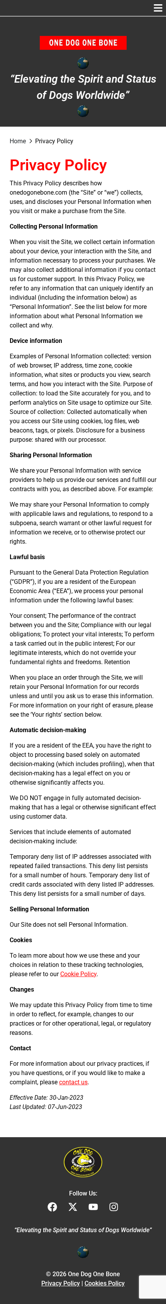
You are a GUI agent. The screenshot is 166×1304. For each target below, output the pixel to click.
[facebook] (52, 1207)
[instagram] (114, 1207)
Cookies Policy (105, 1283)
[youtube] (93, 1207)
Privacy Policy (60, 1283)
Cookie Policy (78, 974)
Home (18, 141)
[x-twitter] (73, 1207)
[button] (158, 8)
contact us (73, 1082)
